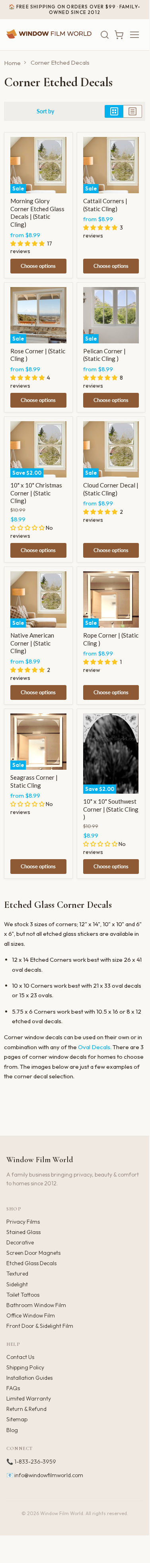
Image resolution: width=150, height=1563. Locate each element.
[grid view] (114, 111)
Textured (17, 1273)
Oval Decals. (94, 1047)
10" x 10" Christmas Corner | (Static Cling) (36, 492)
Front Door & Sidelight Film (39, 1326)
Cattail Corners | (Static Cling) (105, 204)
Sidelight (17, 1284)
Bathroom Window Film (36, 1305)
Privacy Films (23, 1221)
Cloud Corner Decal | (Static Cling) (110, 489)
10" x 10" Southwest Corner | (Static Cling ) (110, 809)
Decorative (20, 1242)
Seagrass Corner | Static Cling (34, 781)
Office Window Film (30, 1315)
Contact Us (20, 1357)
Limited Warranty (28, 1398)
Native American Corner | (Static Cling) (32, 643)
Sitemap (16, 1419)
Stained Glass (23, 1232)
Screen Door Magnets (33, 1253)
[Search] (104, 35)
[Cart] (119, 35)
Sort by (45, 111)
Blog (12, 1430)
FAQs (13, 1388)
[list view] (132, 111)
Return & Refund (26, 1409)
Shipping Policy (25, 1367)
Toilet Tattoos (22, 1295)
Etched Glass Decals (31, 1263)
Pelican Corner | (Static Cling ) (104, 355)
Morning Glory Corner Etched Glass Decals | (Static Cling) (37, 212)
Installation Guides (29, 1378)
